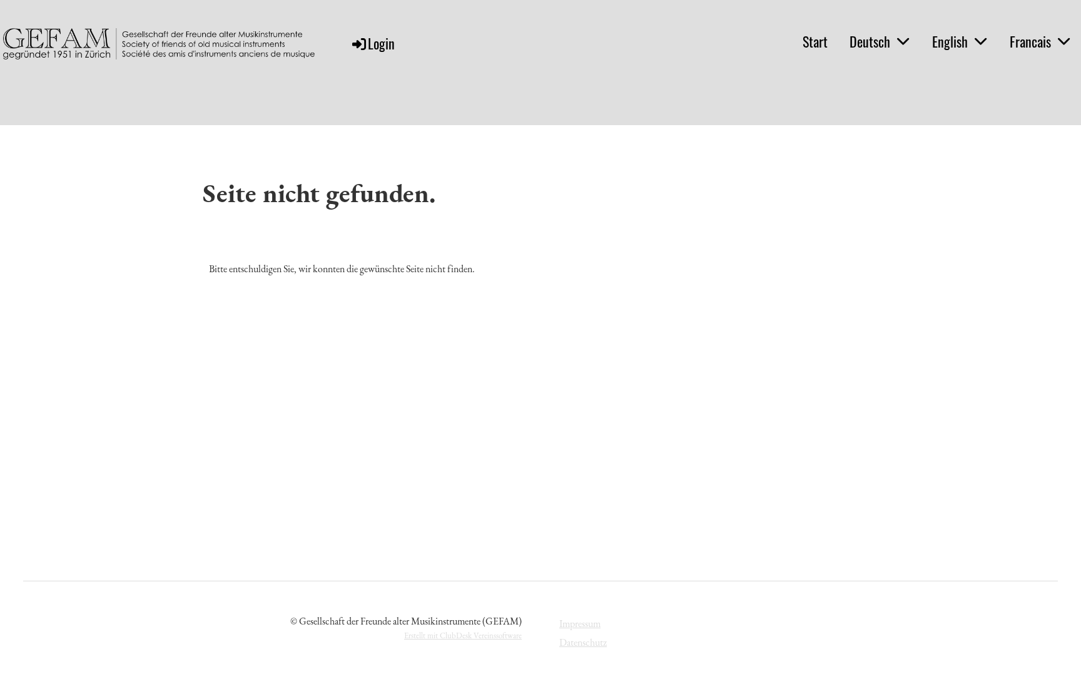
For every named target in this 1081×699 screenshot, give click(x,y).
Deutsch (870, 41)
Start (815, 41)
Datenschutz (583, 642)
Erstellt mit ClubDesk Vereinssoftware (463, 635)
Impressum (580, 623)
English (950, 41)
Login (381, 43)
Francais (1030, 41)
